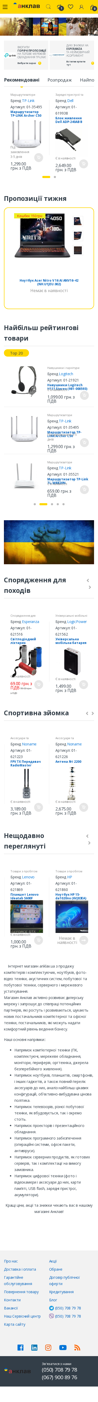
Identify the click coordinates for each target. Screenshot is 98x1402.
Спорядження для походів (23, 617)
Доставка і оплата (20, 1269)
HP (69, 876)
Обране (55, 1269)
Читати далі (83, 940)
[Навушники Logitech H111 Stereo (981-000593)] (26, 381)
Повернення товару (21, 1291)
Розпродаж (60, 80)
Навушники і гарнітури (63, 368)
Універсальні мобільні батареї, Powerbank (71, 617)
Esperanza (30, 621)
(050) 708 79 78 (68, 1308)
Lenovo (28, 876)
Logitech (66, 373)
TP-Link (28, 100)
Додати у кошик (38, 157)
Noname (29, 744)
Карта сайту (14, 1324)
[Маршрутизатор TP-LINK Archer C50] (26, 428)
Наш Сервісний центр (22, 1316)
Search (48, 7)
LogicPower (77, 621)
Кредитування (61, 1291)
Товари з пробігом (23, 871)
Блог (53, 1299)
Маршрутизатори (22, 94)
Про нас (11, 1261)
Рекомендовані (21, 80)
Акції (53, 1261)
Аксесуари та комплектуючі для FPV (26, 739)
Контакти (12, 1299)
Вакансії (11, 1308)
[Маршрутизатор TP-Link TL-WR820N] (26, 476)
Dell (70, 100)
